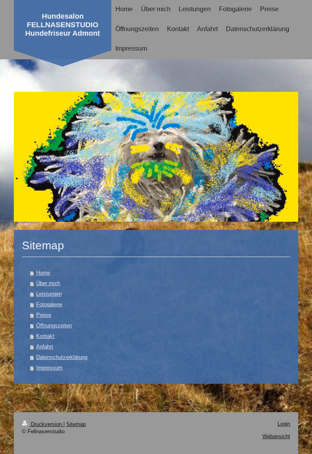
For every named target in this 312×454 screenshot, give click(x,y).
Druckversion (46, 424)
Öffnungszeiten (54, 325)
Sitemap (76, 424)
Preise (43, 315)
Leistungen (49, 294)
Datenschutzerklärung (61, 357)
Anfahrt (44, 347)
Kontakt (45, 336)
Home (43, 273)
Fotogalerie (49, 304)
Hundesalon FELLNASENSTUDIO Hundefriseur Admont (62, 24)
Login (283, 424)
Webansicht (276, 436)
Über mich (48, 283)
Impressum (49, 368)
